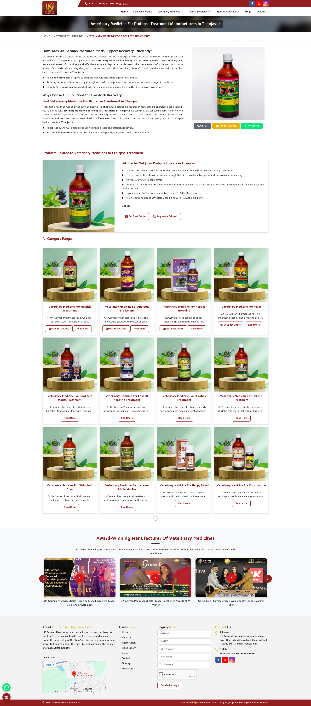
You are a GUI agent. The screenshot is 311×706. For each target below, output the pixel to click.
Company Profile (142, 11)
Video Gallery (129, 648)
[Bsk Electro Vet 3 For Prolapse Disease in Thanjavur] (79, 196)
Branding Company (259, 703)
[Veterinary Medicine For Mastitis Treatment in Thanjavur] (70, 275)
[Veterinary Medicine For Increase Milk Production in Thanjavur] (127, 454)
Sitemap (126, 664)
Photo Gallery (129, 643)
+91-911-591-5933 (247, 653)
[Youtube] (259, 3)
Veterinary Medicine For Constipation (241, 485)
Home (124, 11)
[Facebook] (252, 3)
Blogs (248, 11)
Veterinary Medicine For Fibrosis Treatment (241, 398)
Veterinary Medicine (169, 11)
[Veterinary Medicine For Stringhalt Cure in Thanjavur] (70, 454)
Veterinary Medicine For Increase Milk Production (127, 487)
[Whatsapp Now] (6, 687)
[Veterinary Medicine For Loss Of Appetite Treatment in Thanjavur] (127, 365)
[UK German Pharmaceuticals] (49, 8)
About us (126, 638)
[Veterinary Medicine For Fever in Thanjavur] (241, 275)
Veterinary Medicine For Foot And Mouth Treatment (69, 398)
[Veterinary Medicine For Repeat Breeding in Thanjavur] (184, 275)
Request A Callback (167, 216)
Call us (203, 126)
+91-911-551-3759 (228, 653)
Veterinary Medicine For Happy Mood (184, 485)
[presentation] (43, 579)
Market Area (128, 669)
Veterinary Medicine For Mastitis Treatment (69, 309)
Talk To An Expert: (108, 4)
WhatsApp (253, 126)
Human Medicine (226, 11)
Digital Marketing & (239, 703)
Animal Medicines (199, 11)
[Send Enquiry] (6, 697)
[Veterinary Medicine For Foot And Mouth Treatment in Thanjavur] (70, 365)
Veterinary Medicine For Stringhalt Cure (69, 487)
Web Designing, (220, 703)
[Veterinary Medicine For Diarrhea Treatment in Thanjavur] (184, 365)
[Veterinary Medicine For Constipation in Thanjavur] (241, 454)
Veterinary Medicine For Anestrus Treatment (127, 309)
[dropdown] (182, 12)
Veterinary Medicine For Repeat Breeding (184, 309)
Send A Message (170, 685)
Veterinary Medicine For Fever (241, 307)
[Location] (78, 677)
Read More (82, 329)
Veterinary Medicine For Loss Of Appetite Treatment (127, 398)
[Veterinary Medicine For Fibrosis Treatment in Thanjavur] (241, 365)
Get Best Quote (227, 126)
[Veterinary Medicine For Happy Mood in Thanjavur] (184, 454)
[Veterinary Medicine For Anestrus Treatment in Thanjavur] (127, 275)
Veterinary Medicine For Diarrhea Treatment (184, 398)
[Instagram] (266, 3)
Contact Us (263, 11)
